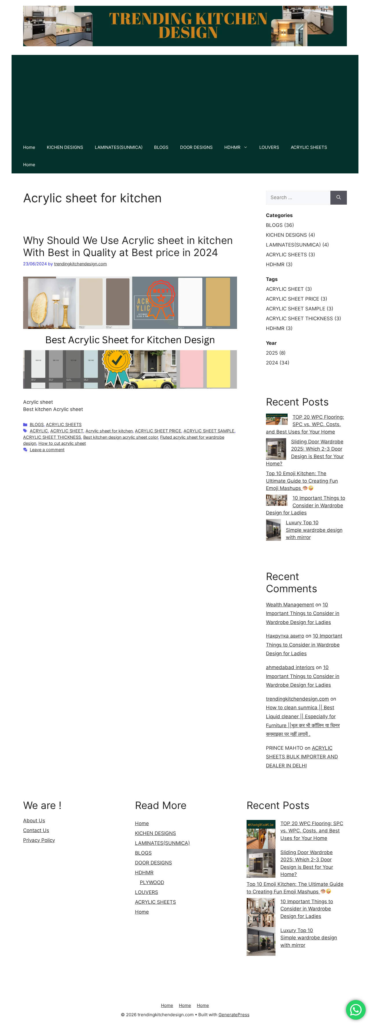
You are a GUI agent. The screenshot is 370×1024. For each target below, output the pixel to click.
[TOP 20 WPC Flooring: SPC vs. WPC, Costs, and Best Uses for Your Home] (261, 834)
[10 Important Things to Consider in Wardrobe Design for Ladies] (261, 912)
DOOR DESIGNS (196, 147)
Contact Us (36, 830)
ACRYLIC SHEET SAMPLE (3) (299, 309)
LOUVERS (269, 147)
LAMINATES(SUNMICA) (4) (297, 245)
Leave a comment (47, 449)
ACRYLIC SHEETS (309, 147)
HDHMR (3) (279, 264)
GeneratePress (234, 1014)
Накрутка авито (285, 636)
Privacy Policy (39, 840)
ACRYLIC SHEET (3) (289, 289)
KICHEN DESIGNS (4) (290, 235)
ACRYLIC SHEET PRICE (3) (296, 299)
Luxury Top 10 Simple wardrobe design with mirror (314, 530)
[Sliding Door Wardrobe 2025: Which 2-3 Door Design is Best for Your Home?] (261, 863)
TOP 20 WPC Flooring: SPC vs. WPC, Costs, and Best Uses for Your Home (305, 424)
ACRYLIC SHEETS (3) (290, 255)
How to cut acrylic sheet (62, 443)
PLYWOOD (152, 882)
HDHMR (232, 147)
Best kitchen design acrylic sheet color (120, 437)
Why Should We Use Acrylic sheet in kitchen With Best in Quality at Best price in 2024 (128, 246)
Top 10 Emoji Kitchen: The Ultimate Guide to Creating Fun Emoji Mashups (302, 481)
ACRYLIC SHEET (66, 430)
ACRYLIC (39, 430)
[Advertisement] (185, 95)
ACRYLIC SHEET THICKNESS (52, 437)
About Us (34, 820)
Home (29, 147)
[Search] (338, 198)
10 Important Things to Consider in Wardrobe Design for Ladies (305, 505)
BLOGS (161, 147)
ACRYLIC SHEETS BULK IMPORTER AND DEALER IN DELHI (302, 757)
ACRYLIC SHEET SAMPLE (209, 430)
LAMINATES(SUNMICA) (119, 147)
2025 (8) (276, 353)
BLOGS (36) (280, 225)
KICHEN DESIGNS (65, 147)
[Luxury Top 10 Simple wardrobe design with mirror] (261, 941)
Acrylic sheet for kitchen (109, 430)
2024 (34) (277, 363)
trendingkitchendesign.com (297, 699)
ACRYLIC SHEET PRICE (158, 430)
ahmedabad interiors (290, 667)
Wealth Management (290, 605)
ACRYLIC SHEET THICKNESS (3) (303, 318)
